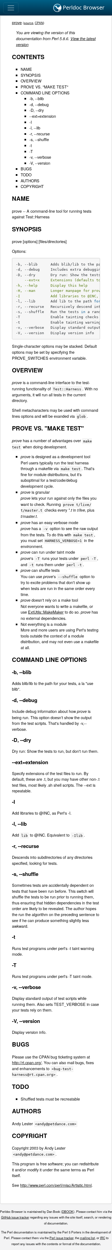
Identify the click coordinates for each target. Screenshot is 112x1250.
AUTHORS (30, 180)
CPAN (39, 23)
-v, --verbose (40, 157)
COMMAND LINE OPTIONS (45, 92)
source (28, 23)
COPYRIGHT (32, 186)
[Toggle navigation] (10, 7)
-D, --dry (36, 110)
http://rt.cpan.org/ (27, 1062)
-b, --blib (36, 98)
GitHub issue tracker (15, 1217)
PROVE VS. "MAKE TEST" (44, 87)
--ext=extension (42, 116)
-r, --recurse (39, 133)
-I (30, 122)
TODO (26, 174)
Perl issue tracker (61, 1238)
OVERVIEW (31, 81)
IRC (102, 1238)
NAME (26, 69)
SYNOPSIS (31, 75)
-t (30, 145)
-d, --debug (39, 104)
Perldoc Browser (82, 7)
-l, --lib (34, 127)
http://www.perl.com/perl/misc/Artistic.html (56, 1185)
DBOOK (67, 1211)
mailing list (87, 1238)
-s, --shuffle (39, 139)
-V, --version (39, 163)
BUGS (26, 168)
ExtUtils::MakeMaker (46, 612)
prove (17, 22)
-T (31, 151)
